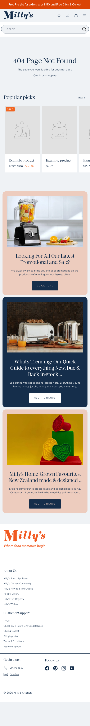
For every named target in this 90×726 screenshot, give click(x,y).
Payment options (13, 646)
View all (81, 97)
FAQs (6, 620)
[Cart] (76, 15)
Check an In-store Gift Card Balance (23, 626)
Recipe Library (11, 593)
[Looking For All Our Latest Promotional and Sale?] (45, 221)
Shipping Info (11, 636)
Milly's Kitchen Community (18, 583)
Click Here (45, 285)
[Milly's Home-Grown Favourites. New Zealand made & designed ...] (45, 439)
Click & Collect (11, 631)
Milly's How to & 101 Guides (18, 588)
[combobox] (45, 29)
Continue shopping (45, 75)
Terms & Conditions (14, 641)
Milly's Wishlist (11, 604)
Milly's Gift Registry (14, 599)
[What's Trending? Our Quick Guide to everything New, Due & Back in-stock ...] (45, 327)
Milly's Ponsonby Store (16, 578)
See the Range (45, 397)
